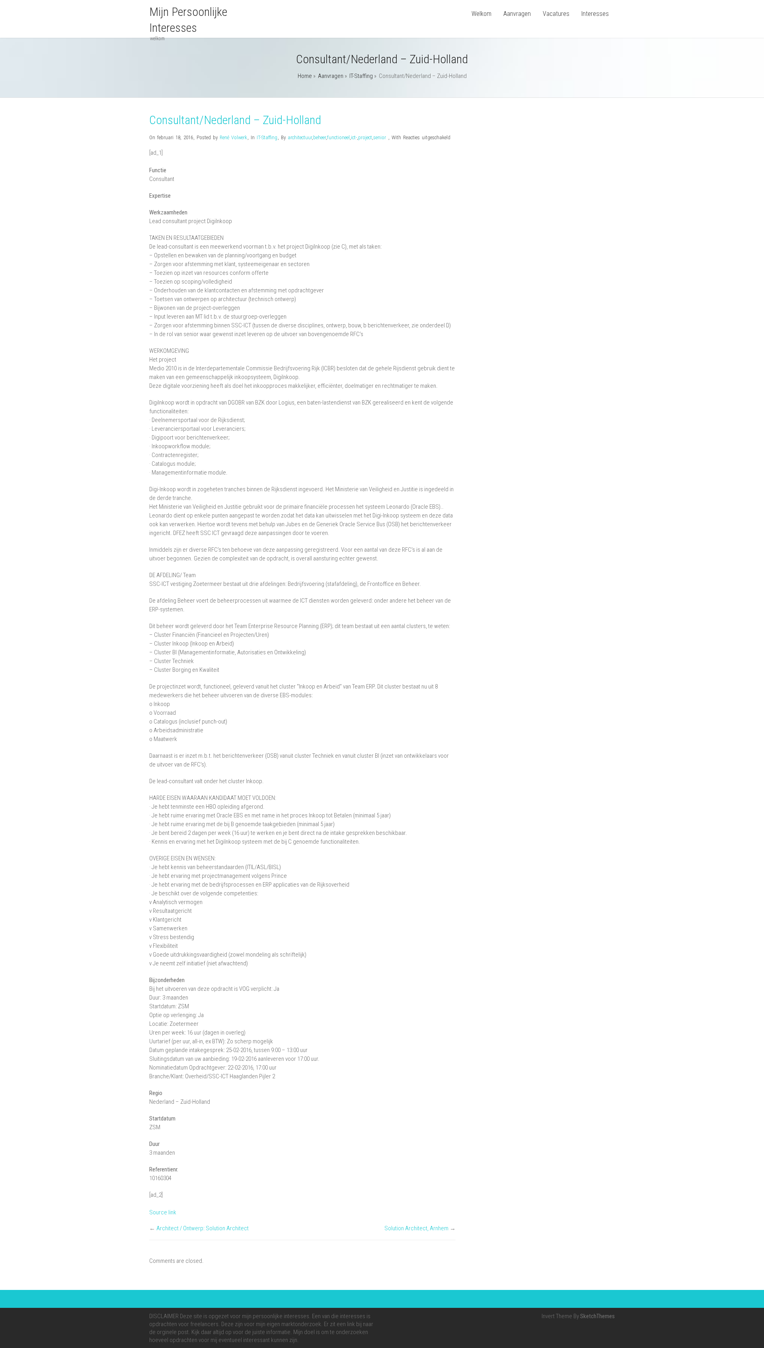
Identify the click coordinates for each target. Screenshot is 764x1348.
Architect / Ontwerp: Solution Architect (202, 1228)
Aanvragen (517, 14)
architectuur (300, 137)
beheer (319, 137)
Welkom (481, 14)
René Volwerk (233, 137)
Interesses (595, 14)
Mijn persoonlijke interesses (188, 20)
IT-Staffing (361, 76)
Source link (162, 1212)
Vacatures (556, 14)
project (365, 137)
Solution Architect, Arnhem (416, 1228)
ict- (354, 137)
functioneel (338, 137)
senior (379, 137)
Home (305, 76)
